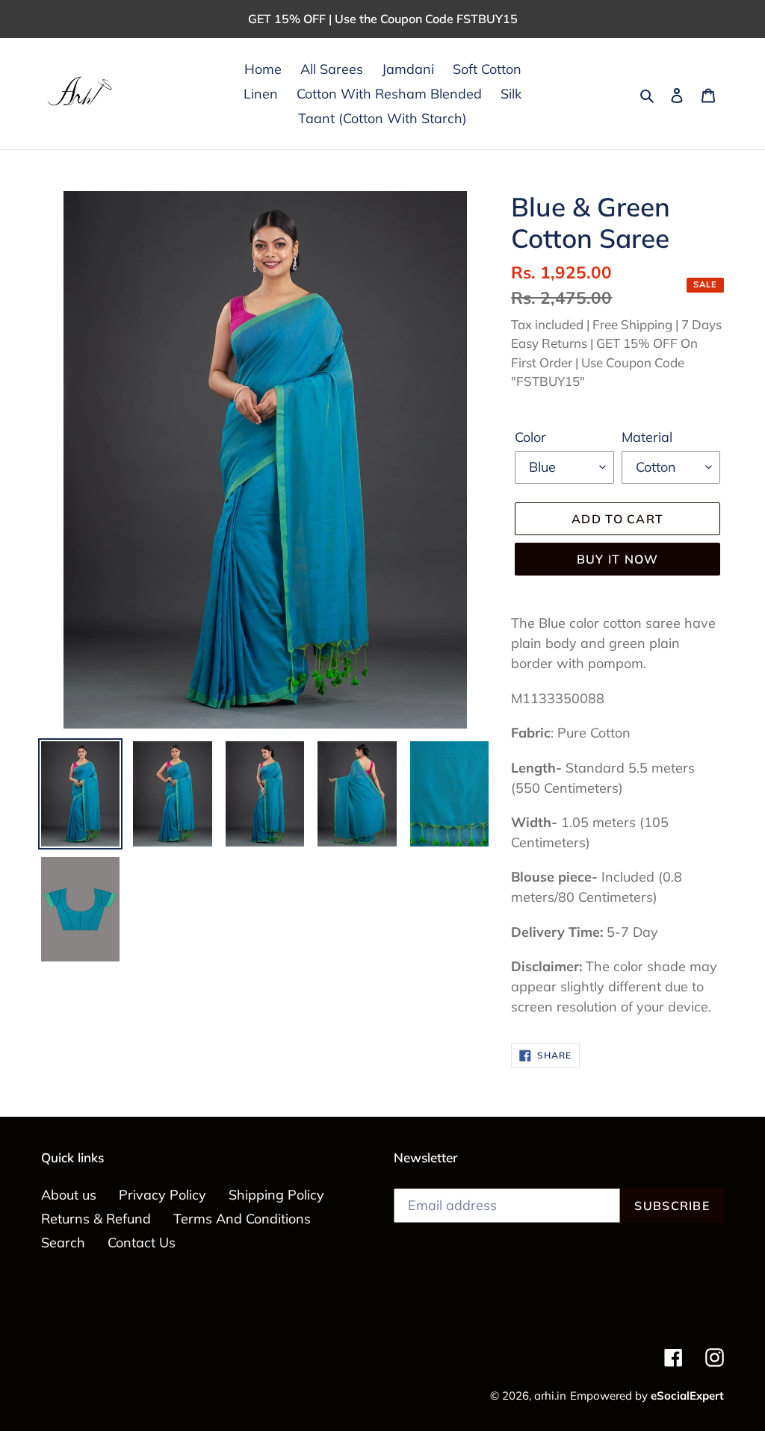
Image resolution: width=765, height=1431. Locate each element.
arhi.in (550, 1395)
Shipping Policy (276, 1194)
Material (647, 437)
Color (530, 437)
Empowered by (647, 1395)
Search (63, 1242)
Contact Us (142, 1242)
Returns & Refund (96, 1218)
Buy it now (618, 559)
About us (68, 1194)
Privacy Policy (162, 1194)
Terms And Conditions (242, 1218)
